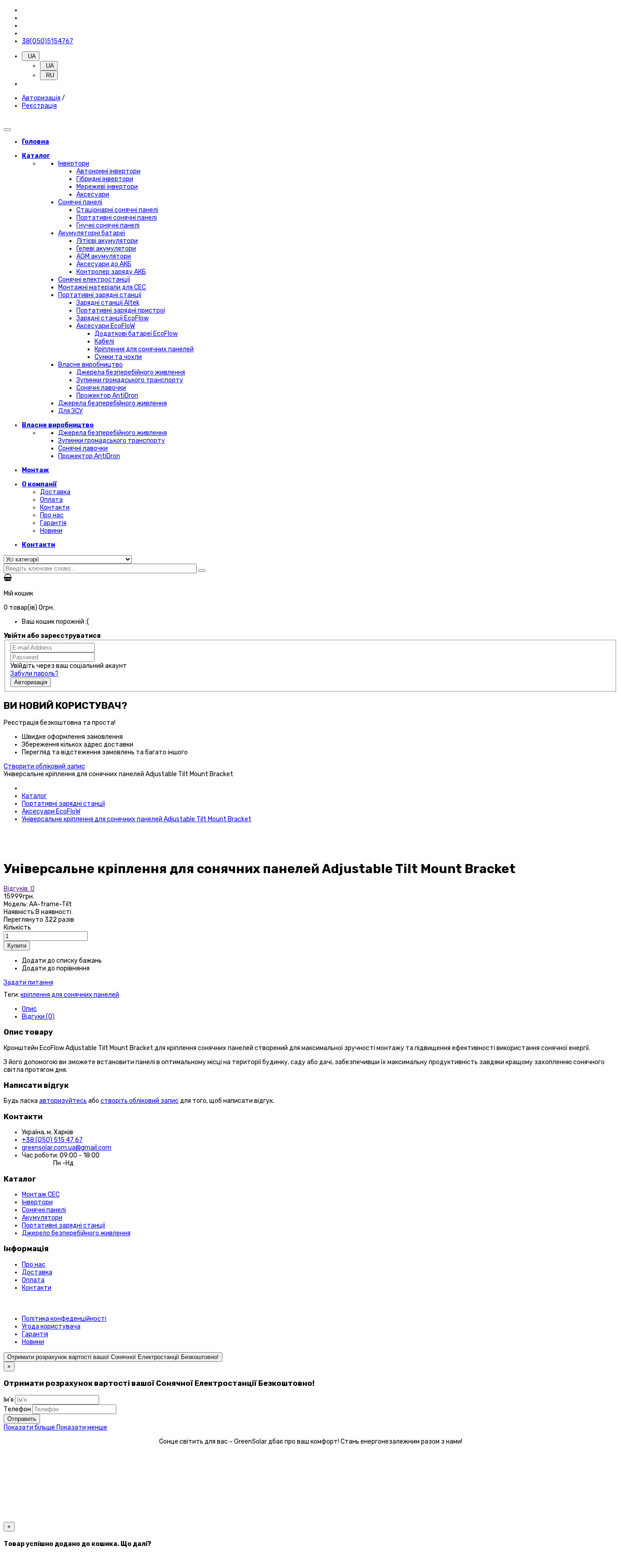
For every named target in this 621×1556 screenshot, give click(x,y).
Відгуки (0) (38, 1016)
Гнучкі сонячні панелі (108, 225)
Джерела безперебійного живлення (130, 372)
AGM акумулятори (103, 256)
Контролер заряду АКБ (111, 272)
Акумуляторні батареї (91, 233)
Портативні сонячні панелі (116, 218)
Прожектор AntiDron (107, 395)
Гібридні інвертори (104, 179)
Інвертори (73, 163)
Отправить (21, 1418)
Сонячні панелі (80, 202)
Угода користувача (51, 1326)
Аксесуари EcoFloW (105, 326)
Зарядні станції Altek (108, 303)
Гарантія (53, 523)
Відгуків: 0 (19, 889)
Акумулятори (42, 1218)
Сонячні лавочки (101, 388)
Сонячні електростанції (94, 279)
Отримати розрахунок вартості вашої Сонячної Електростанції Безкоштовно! (113, 1357)
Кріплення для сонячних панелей (144, 349)
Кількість (17, 927)
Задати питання (28, 982)
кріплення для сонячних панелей (69, 995)
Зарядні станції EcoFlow (112, 318)
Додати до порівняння (56, 968)
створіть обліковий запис (139, 1101)
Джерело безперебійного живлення (76, 1233)
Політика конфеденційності (64, 1319)
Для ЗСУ (70, 411)
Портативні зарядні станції (99, 295)
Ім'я (9, 1400)
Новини (51, 531)
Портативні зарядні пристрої (120, 310)
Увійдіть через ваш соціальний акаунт (68, 666)
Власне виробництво (90, 365)
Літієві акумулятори (107, 241)
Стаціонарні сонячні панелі (117, 210)
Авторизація (41, 98)
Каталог (34, 796)
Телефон (17, 1409)
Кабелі (104, 341)
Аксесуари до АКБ (103, 264)
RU (49, 75)
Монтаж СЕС (41, 1194)
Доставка (55, 492)
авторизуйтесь (63, 1101)
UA (49, 65)
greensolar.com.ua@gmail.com (66, 1148)
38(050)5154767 (47, 41)
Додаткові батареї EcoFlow (136, 334)
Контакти (55, 507)
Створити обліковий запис (44, 766)
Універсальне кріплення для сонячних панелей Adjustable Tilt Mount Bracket (136, 819)
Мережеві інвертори (107, 187)
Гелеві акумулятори (106, 249)
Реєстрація (39, 106)
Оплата (51, 500)
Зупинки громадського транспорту (129, 380)
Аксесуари (92, 194)
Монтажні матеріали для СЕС (102, 287)
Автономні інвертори (108, 171)
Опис (29, 1009)
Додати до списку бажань (62, 961)
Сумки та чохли (118, 357)
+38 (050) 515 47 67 (52, 1140)
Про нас (52, 515)
